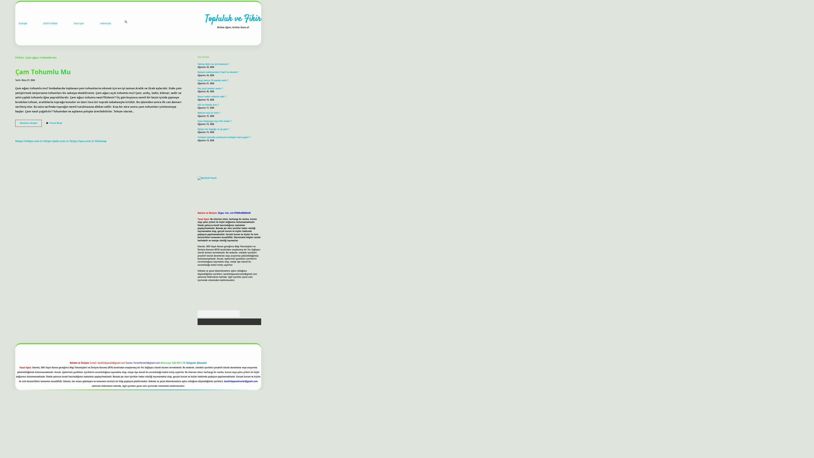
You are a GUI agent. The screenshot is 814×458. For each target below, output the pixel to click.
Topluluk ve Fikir (233, 19)
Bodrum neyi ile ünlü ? (209, 113)
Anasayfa (23, 23)
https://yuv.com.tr (82, 141)
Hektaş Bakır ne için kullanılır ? (214, 64)
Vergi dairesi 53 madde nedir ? (213, 80)
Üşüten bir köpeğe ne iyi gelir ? (214, 129)
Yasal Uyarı (79, 23)
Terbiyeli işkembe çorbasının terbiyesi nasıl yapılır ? (224, 137)
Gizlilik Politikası (50, 23)
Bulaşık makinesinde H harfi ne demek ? (218, 72)
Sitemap (100, 141)
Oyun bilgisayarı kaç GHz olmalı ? (215, 121)
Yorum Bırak (56, 123)
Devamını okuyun (31, 124)
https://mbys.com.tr (29, 141)
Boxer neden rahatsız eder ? (212, 96)
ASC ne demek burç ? (208, 104)
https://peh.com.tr (56, 141)
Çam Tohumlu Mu (43, 71)
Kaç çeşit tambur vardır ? (210, 88)
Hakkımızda (105, 23)
